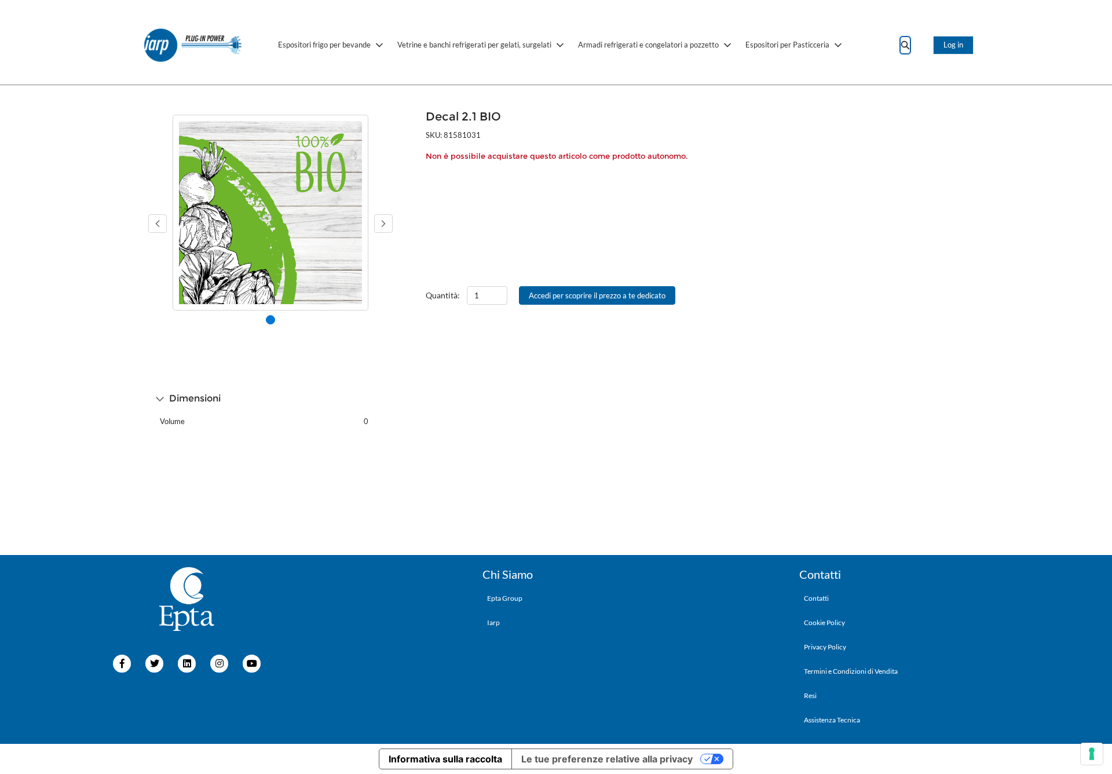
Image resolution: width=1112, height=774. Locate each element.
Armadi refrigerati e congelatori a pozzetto (648, 44)
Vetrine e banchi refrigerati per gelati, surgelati (474, 44)
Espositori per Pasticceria (787, 44)
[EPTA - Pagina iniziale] (193, 45)
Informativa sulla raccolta (445, 759)
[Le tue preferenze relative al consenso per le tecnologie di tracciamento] (1092, 754)
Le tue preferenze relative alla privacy (607, 759)
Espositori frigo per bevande (324, 44)
